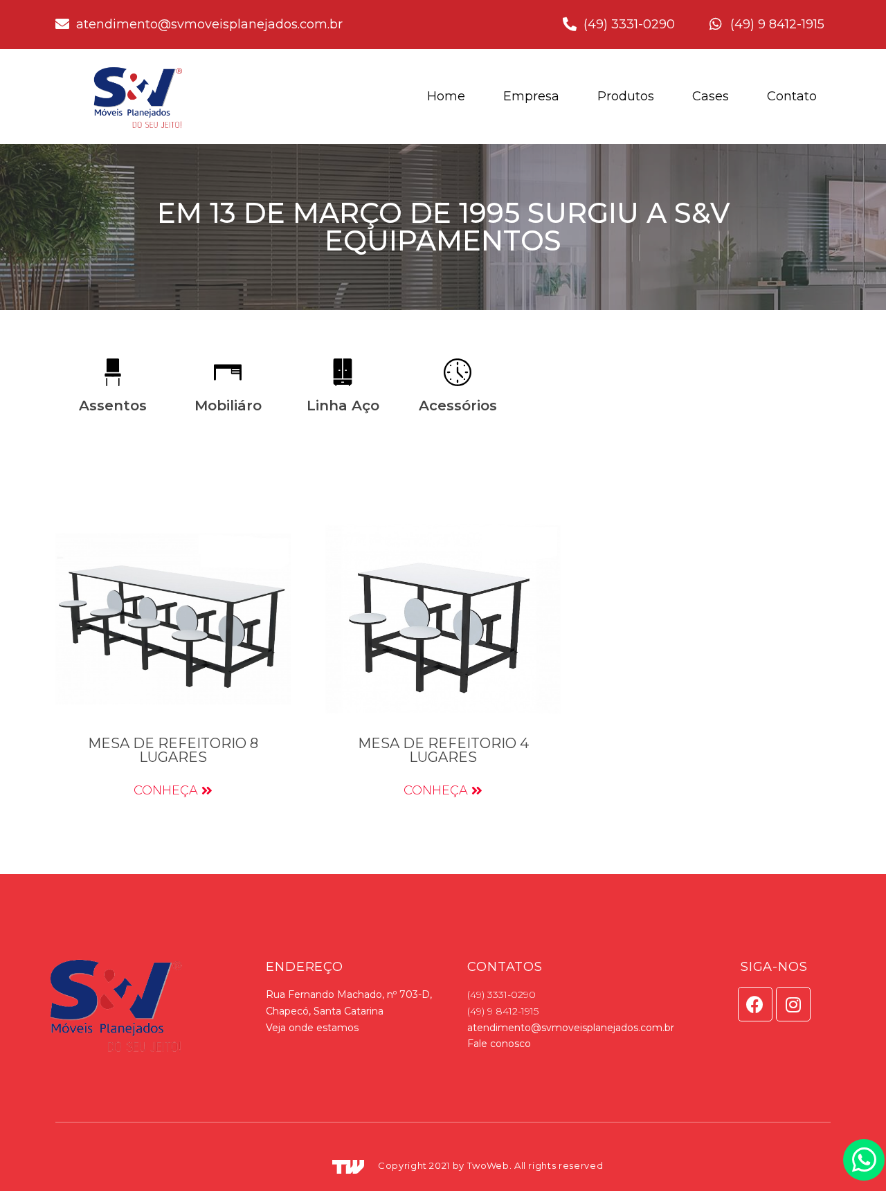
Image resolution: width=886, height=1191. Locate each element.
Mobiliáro (228, 405)
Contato (792, 96)
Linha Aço (343, 405)
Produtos (625, 96)
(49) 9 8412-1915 (503, 1011)
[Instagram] (793, 1004)
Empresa (531, 96)
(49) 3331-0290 (501, 994)
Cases (710, 96)
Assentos (113, 405)
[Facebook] (755, 1004)
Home (446, 96)
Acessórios (458, 405)
